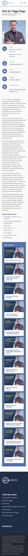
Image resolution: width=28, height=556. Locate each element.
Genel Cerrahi (6, 509)
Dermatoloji (5, 503)
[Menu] (24, 3)
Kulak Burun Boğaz (7, 515)
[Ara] (20, 3)
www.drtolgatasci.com (15, 64)
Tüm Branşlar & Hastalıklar (10, 498)
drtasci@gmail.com (15, 72)
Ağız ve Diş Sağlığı (7, 500)
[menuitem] (20, 3)
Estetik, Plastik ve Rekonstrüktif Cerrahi (13, 506)
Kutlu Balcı (17, 554)
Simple (9, 554)
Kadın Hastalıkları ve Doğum (10, 512)
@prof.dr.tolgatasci (15, 80)
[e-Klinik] (11, 3)
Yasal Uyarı (20, 551)
